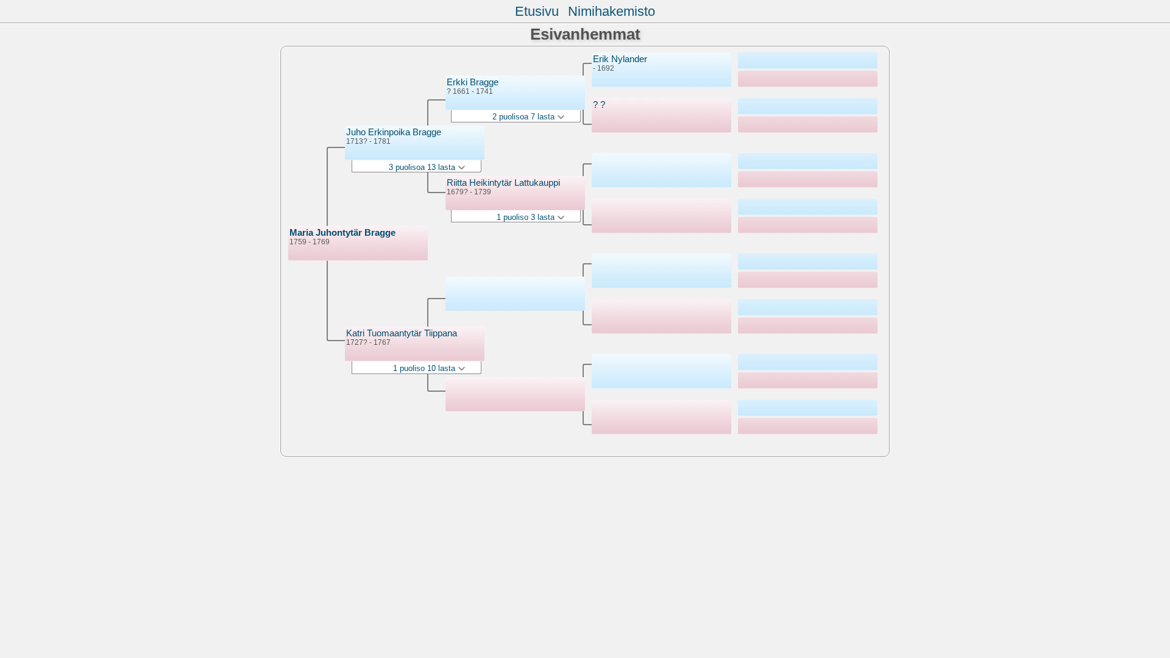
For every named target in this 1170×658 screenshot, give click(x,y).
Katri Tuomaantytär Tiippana (401, 333)
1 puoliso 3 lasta (527, 217)
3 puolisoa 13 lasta (423, 167)
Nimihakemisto (611, 11)
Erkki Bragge (472, 82)
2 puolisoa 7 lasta (524, 116)
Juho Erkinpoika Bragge (393, 132)
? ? (599, 104)
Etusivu (537, 11)
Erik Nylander (620, 59)
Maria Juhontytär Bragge (342, 232)
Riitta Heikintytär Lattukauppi (503, 182)
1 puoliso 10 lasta (425, 368)
